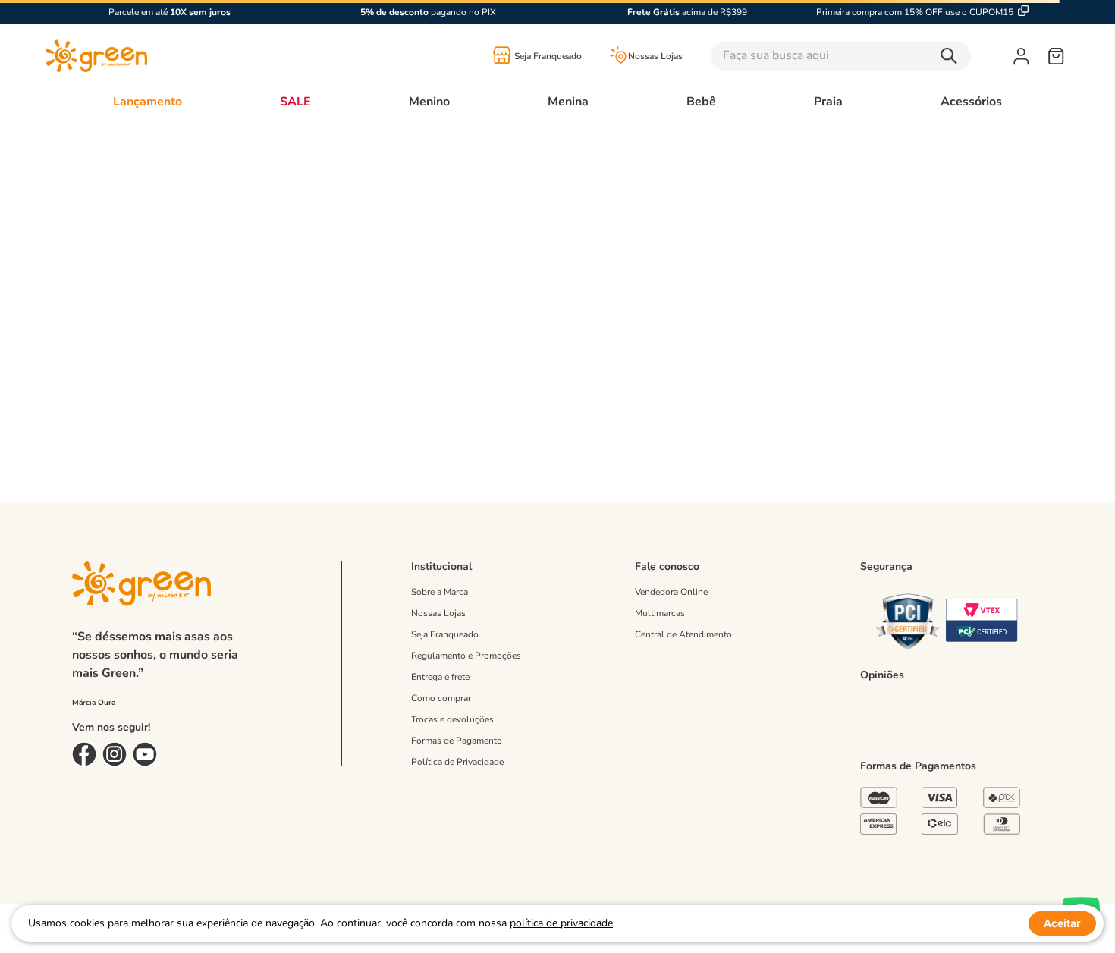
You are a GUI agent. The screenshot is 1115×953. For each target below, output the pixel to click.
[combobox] (862, 56)
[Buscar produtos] (953, 56)
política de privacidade (561, 923)
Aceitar (1062, 923)
